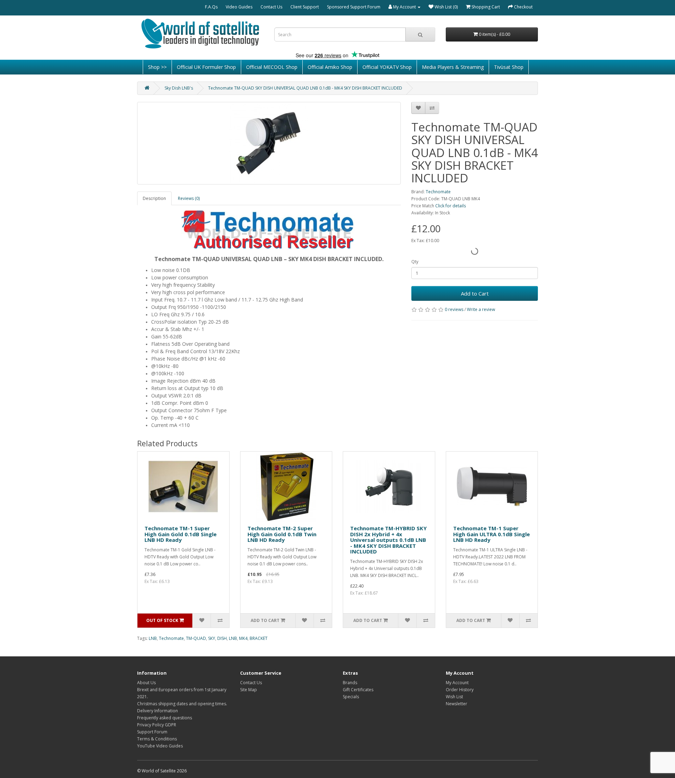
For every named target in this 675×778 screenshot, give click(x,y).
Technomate (438, 192)
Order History (460, 690)
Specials (351, 697)
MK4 (243, 638)
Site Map (248, 690)
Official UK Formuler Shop (206, 67)
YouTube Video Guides (160, 746)
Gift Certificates (358, 690)
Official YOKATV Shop (387, 67)
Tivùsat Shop (508, 67)
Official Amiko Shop (330, 67)
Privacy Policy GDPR (156, 725)
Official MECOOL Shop (271, 67)
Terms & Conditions (157, 739)
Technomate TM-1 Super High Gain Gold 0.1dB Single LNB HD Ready (180, 534)
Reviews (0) (189, 198)
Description (154, 198)
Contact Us (271, 7)
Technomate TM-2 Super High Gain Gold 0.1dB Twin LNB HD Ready (282, 534)
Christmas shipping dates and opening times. (182, 704)
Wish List (454, 697)
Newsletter (456, 704)
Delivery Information (157, 711)
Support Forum (152, 732)
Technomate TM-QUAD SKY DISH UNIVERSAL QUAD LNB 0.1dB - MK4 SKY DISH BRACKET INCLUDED (305, 88)
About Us (146, 683)
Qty (414, 262)
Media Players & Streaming (453, 67)
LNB (153, 638)
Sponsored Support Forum (353, 7)
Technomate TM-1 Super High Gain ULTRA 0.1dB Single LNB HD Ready (491, 534)
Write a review (481, 309)
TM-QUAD (196, 638)
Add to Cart (475, 293)
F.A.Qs (211, 7)
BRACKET (259, 638)
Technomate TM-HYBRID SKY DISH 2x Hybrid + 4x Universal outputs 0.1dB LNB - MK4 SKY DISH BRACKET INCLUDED (388, 540)
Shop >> (157, 67)
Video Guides (239, 7)
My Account (457, 683)
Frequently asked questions (164, 718)
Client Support (304, 7)
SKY (211, 638)
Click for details (450, 206)
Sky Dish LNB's (179, 88)
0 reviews (454, 309)
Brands (350, 683)
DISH (222, 638)
